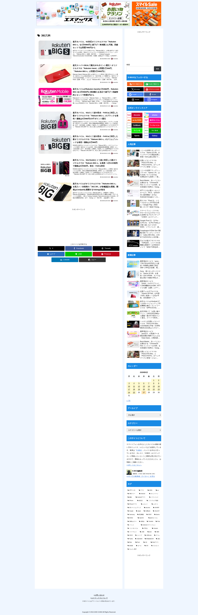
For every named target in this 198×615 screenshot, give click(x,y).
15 (154, 386)
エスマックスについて (99, 598)
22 (154, 389)
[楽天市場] (115, 14)
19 (139, 389)
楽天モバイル (155, 120)
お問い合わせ (99, 595)
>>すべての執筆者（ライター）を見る (141, 476)
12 (139, 386)
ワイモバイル (155, 125)
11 (134, 386)
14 (149, 386)
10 (129, 386)
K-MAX (139, 450)
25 (134, 392)
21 (149, 389)
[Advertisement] (78, 225)
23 (159, 389)
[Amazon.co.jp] (146, 14)
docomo (137, 115)
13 (144, 386)
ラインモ (137, 130)
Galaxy (154, 136)
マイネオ (154, 130)
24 (129, 392)
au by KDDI (137, 120)
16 (159, 386)
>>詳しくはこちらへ (134, 465)
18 (134, 389)
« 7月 (128, 401)
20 (144, 389)
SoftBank (137, 125)
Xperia (136, 136)
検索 (128, 65)
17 (129, 389)
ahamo (154, 115)
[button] (92, 259)
